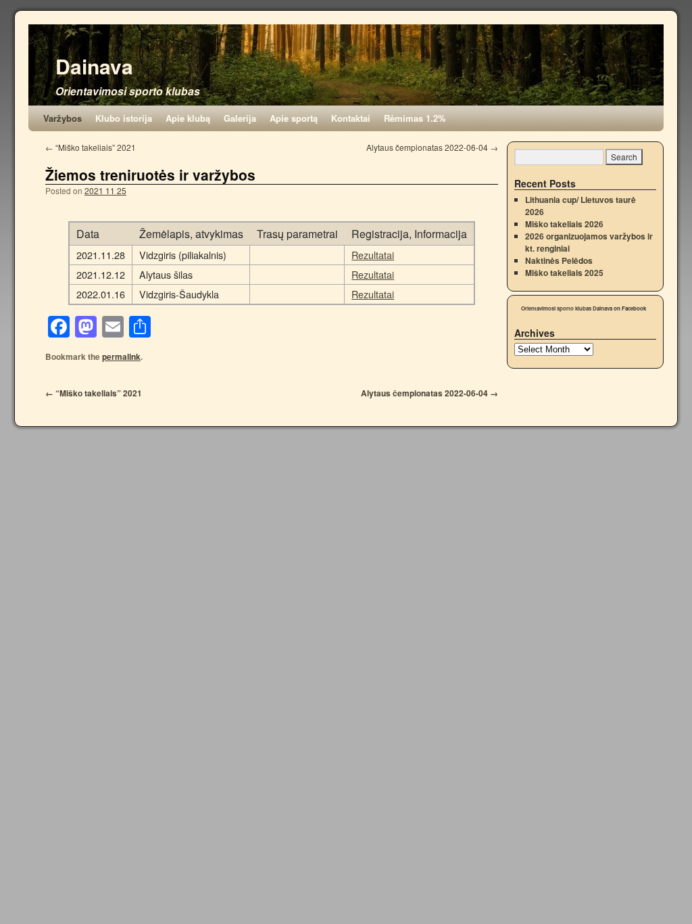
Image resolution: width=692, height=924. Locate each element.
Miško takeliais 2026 (564, 224)
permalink (121, 356)
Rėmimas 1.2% (415, 118)
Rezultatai (372, 255)
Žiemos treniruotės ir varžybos (150, 174)
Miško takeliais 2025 (564, 273)
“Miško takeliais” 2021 (90, 147)
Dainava (94, 65)
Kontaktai (350, 118)
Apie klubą (188, 118)
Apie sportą (294, 118)
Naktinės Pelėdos (559, 260)
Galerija (240, 118)
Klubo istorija (123, 118)
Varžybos (62, 118)
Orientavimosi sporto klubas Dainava (566, 308)
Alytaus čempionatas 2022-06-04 (432, 147)
